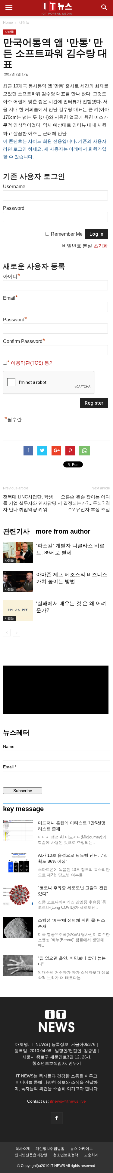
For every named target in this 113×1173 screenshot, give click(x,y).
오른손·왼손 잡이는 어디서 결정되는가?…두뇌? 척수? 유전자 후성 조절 (84, 503)
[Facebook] (57, 1118)
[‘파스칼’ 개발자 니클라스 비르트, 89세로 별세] (18, 552)
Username (14, 186)
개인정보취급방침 (50, 1149)
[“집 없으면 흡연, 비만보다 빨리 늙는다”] (18, 965)
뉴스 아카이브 (81, 1149)
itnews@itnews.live (68, 1101)
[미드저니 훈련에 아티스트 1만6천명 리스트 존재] (18, 830)
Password (13, 208)
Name (8, 746)
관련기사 (16, 531)
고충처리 (91, 1155)
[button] (104, 8)
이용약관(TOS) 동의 (32, 363)
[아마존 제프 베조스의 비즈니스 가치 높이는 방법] (18, 581)
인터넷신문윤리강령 (31, 1155)
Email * (9, 766)
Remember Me (67, 234)
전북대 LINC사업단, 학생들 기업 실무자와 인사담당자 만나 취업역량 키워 (29, 503)
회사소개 (22, 1149)
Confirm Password (24, 340)
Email (10, 297)
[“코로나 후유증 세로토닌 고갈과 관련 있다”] (18, 895)
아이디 (11, 275)
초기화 (100, 245)
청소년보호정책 (65, 1155)
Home (8, 22)
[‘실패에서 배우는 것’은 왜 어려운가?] (18, 610)
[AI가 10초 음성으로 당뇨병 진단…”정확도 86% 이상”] (18, 862)
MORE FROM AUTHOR (63, 531)
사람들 (24, 22)
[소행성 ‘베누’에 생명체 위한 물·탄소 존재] (18, 927)
